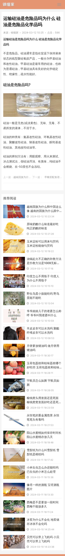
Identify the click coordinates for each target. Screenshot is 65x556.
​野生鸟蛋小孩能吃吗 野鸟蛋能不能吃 (43, 295)
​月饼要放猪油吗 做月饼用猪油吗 (43, 348)
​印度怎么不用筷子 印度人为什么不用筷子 (43, 278)
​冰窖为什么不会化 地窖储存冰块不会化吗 (43, 521)
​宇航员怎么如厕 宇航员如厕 (43, 382)
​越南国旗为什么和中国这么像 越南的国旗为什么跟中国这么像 (44, 209)
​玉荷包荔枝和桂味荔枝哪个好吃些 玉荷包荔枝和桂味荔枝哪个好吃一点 (44, 365)
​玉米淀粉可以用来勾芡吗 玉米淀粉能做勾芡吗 (42, 243)
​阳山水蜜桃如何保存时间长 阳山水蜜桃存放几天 (44, 434)
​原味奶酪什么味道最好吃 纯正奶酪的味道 (42, 226)
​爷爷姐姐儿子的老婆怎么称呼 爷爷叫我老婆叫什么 (44, 313)
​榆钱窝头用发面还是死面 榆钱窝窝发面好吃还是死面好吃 (44, 400)
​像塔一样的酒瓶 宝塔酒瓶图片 (43, 487)
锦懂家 (14, 32)
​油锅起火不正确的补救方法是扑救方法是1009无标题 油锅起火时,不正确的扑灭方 (44, 261)
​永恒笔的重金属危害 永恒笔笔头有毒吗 (43, 417)
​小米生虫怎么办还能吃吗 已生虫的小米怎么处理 (42, 469)
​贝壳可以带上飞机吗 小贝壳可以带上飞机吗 (43, 539)
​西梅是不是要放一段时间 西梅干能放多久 (42, 504)
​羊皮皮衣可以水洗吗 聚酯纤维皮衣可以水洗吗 (43, 330)
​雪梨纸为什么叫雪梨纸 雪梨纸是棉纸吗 (43, 452)
